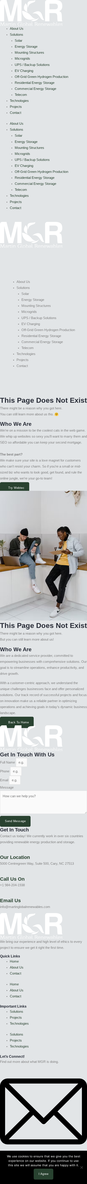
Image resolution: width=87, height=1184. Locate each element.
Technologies (19, 101)
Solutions (16, 34)
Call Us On (12, 879)
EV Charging (24, 71)
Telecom (21, 95)
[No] (81, 1167)
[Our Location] (1, 851)
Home (14, 961)
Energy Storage (26, 46)
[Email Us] (1, 894)
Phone (5, 771)
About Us (16, 28)
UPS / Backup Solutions (32, 65)
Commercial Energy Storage (35, 89)
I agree (44, 1174)
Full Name (8, 762)
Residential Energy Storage (34, 83)
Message (7, 787)
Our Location (15, 857)
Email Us (10, 900)
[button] (43, 257)
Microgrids (22, 58)
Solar (18, 40)
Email (4, 780)
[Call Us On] (1, 873)
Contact (15, 112)
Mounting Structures (29, 52)
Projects (16, 107)
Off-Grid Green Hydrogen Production (41, 77)
